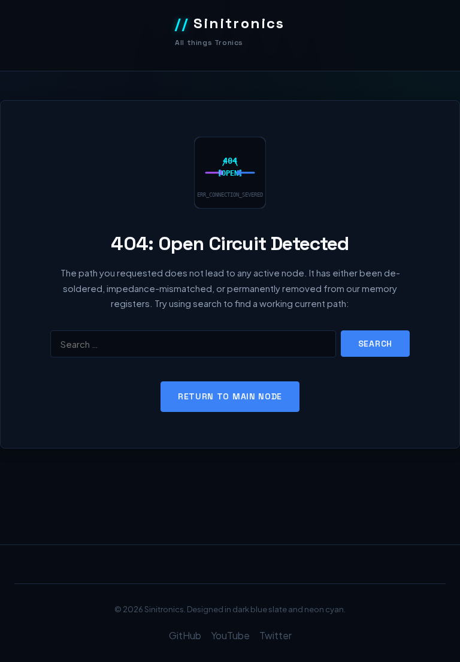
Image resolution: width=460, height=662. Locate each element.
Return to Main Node (230, 396)
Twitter (275, 635)
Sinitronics (230, 23)
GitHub (185, 635)
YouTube (230, 635)
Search (375, 343)
